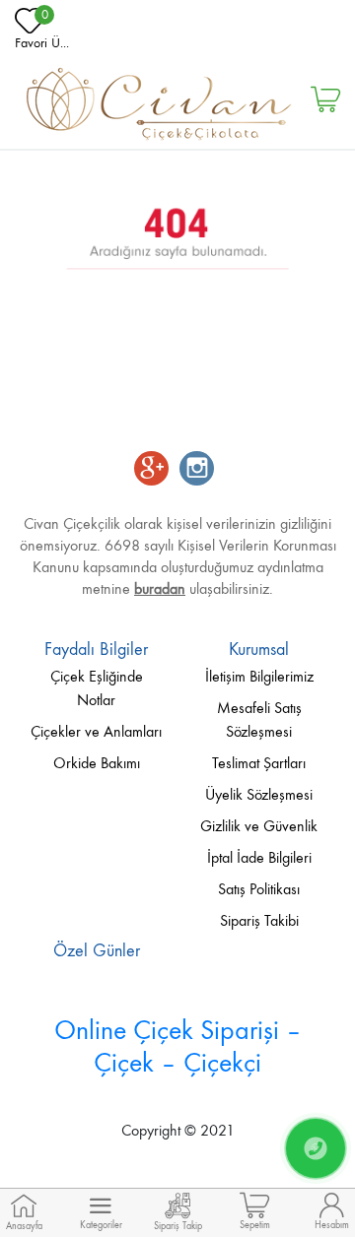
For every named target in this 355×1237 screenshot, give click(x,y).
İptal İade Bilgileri (259, 857)
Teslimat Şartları (259, 762)
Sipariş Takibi (259, 920)
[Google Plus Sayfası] (151, 470)
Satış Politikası (259, 888)
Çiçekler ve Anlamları (96, 731)
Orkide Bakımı (96, 762)
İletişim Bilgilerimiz (259, 676)
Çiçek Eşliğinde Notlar (96, 688)
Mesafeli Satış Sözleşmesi (259, 719)
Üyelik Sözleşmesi (259, 794)
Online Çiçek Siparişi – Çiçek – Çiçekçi (178, 1046)
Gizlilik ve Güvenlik (259, 825)
